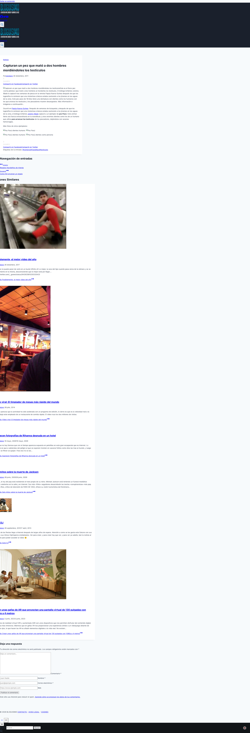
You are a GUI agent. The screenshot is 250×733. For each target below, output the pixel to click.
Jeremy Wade (33, 114)
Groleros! (3, 20)
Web (39, 688)
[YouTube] (7, 17)
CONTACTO (22, 712)
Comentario (56, 674)
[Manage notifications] (244, 727)
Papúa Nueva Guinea (20, 108)
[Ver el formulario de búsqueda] (2, 24)
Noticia (6, 60)
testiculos (43, 150)
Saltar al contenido (7, 1)
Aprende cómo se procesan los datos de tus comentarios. (57, 697)
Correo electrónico (45, 683)
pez (37, 150)
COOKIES (44, 712)
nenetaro (9, 76)
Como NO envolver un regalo (11, 172)
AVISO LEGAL (34, 712)
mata (33, 150)
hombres (26, 150)
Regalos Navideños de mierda (12, 166)
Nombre (41, 678)
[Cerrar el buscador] (2, 724)
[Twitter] (4, 17)
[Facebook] (1, 17)
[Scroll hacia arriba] (2, 721)
